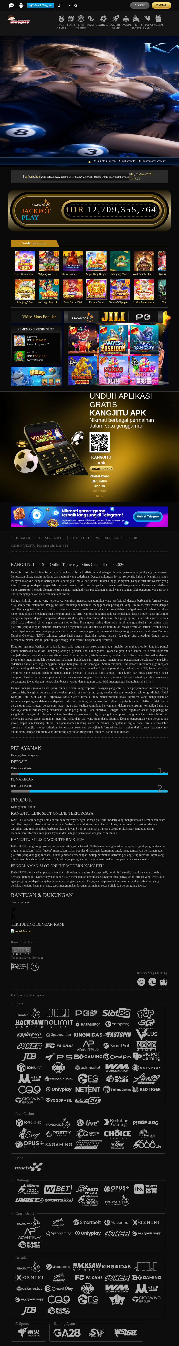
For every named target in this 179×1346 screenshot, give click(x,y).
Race (90, 24)
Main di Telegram (42, 5)
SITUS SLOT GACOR (50, 538)
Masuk (140, 5)
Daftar (161, 5)
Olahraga (103, 24)
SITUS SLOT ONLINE (85, 538)
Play (30, 217)
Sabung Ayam (146, 26)
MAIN (28, 261)
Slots (71, 24)
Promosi (158, 24)
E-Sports (136, 26)
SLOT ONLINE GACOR (121, 538)
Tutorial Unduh (101, 469)
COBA (85, 335)
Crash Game (115, 26)
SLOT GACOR (20, 538)
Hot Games (61, 26)
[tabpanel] (89, 101)
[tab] (83, 316)
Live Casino (81, 26)
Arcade (125, 24)
